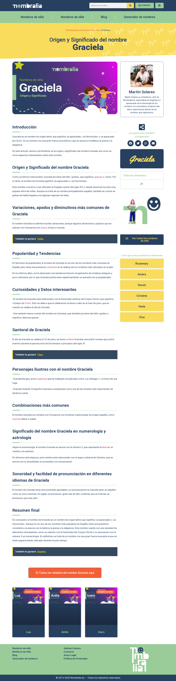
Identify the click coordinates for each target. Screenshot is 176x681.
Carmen (16, 419)
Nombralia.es (73, 30)
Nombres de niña (72, 17)
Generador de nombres (139, 17)
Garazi (142, 285)
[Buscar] (130, 5)
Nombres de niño (32, 17)
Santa (71, 339)
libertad (106, 447)
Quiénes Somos (72, 648)
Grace (44, 227)
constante (51, 267)
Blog (104, 17)
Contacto (69, 651)
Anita (64, 632)
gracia (98, 177)
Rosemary (141, 263)
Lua (28, 632)
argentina (42, 378)
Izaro (101, 632)
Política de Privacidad (75, 658)
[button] (130, 143)
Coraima (142, 295)
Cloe (142, 317)
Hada (142, 306)
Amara (142, 274)
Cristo (28, 303)
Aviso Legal (70, 655)
